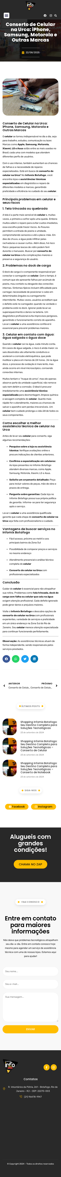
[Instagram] (50, 15)
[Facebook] (45, 15)
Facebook (18, 806)
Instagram (44, 806)
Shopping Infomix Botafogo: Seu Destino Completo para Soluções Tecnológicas (39, 725)
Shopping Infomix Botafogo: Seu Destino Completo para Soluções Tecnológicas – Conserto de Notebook (39, 767)
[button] (6, 15)
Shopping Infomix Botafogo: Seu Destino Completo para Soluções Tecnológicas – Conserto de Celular (39, 745)
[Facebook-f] (47, 1067)
